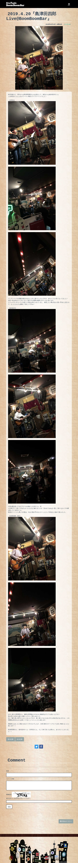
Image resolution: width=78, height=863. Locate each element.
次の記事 (19, 739)
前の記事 (10, 739)
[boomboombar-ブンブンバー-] (15, 4)
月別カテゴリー (66, 821)
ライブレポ (67, 24)
